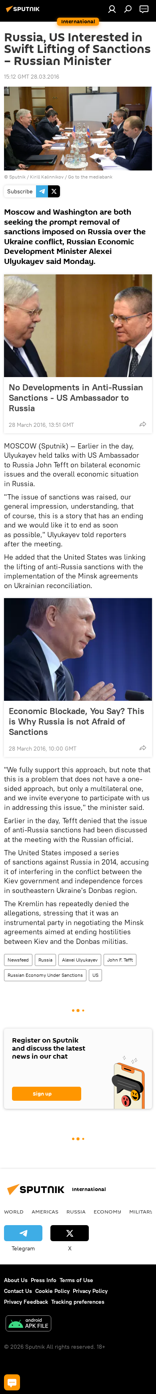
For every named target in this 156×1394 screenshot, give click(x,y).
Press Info (43, 1280)
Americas (45, 1211)
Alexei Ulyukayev (80, 960)
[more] (143, 424)
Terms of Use (76, 1280)
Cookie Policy (52, 1291)
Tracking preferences (77, 1301)
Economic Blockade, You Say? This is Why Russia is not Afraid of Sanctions (76, 721)
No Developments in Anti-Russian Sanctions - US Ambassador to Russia (76, 397)
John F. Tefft (120, 960)
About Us (16, 1280)
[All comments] (12, 1382)
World (14, 1211)
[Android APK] (28, 1324)
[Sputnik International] (24, 12)
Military (141, 1211)
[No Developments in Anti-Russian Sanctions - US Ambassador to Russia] (78, 325)
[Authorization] (112, 9)
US (95, 975)
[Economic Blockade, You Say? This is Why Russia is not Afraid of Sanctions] (78, 649)
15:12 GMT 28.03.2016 (31, 76)
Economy (107, 1211)
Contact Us (18, 1291)
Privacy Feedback (26, 1301)
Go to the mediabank (90, 177)
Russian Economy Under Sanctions (45, 975)
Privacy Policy (90, 1291)
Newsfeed (18, 960)
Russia (45, 960)
